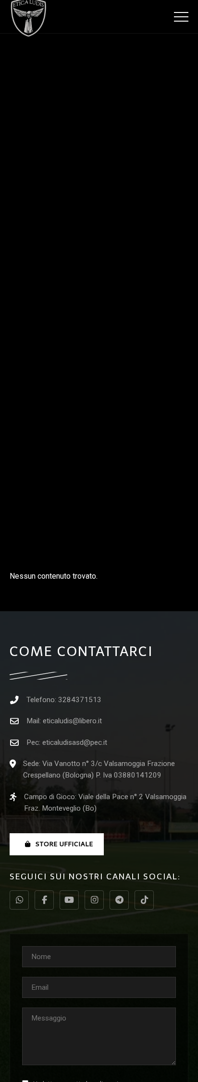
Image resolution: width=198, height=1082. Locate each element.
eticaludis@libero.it (72, 721)
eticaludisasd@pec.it (74, 742)
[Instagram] (94, 900)
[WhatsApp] (19, 900)
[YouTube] (69, 900)
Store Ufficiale (64, 844)
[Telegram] (119, 900)
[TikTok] (144, 900)
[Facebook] (44, 900)
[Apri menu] (181, 17)
